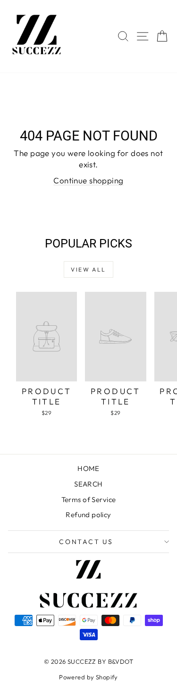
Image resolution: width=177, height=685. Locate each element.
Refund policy (88, 514)
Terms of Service (88, 499)
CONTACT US (86, 541)
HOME (88, 468)
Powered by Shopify (88, 677)
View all (88, 269)
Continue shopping (88, 180)
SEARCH (88, 483)
